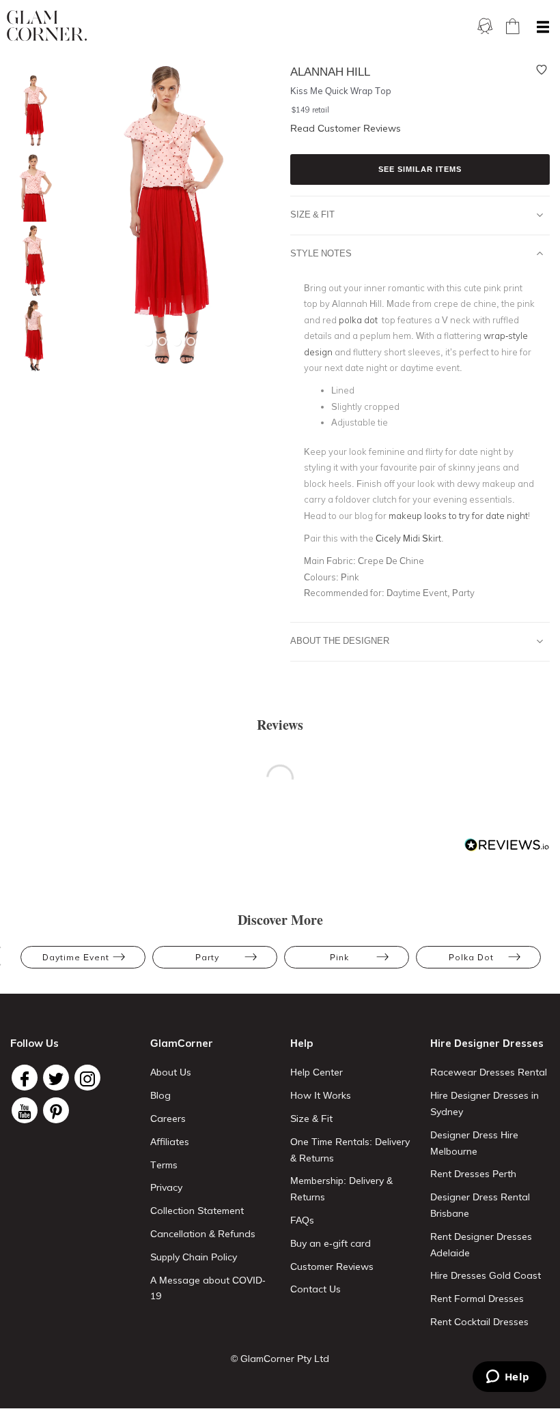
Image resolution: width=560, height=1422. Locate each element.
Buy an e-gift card (330, 1243)
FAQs (302, 1220)
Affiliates (169, 1142)
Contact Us (315, 1289)
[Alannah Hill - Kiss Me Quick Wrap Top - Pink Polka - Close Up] (30, 186)
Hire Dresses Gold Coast (485, 1275)
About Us (170, 1072)
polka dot (359, 319)
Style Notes (321, 253)
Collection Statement (197, 1210)
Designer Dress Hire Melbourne (474, 1143)
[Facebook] (25, 1078)
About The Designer (339, 640)
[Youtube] (25, 1110)
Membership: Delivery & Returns (341, 1188)
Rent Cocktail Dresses (479, 1322)
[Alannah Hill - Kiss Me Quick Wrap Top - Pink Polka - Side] (30, 261)
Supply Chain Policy (193, 1257)
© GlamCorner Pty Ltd (280, 1358)
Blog (160, 1095)
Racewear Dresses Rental (488, 1072)
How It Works (320, 1095)
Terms (164, 1165)
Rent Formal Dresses (477, 1298)
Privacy (166, 1187)
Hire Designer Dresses (487, 1043)
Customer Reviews (332, 1266)
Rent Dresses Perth (473, 1174)
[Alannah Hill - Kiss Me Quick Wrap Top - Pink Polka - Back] (30, 336)
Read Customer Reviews (345, 128)
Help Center (316, 1072)
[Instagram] (87, 1078)
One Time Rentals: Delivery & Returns (350, 1150)
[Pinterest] (56, 1110)
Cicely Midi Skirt (408, 538)
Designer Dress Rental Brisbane (480, 1205)
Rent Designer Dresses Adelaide (481, 1244)
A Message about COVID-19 (208, 1288)
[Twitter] (56, 1078)
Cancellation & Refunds (202, 1234)
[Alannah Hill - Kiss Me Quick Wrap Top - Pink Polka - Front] (30, 111)
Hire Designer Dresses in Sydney (484, 1103)
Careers (168, 1118)
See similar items (420, 169)
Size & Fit (312, 214)
